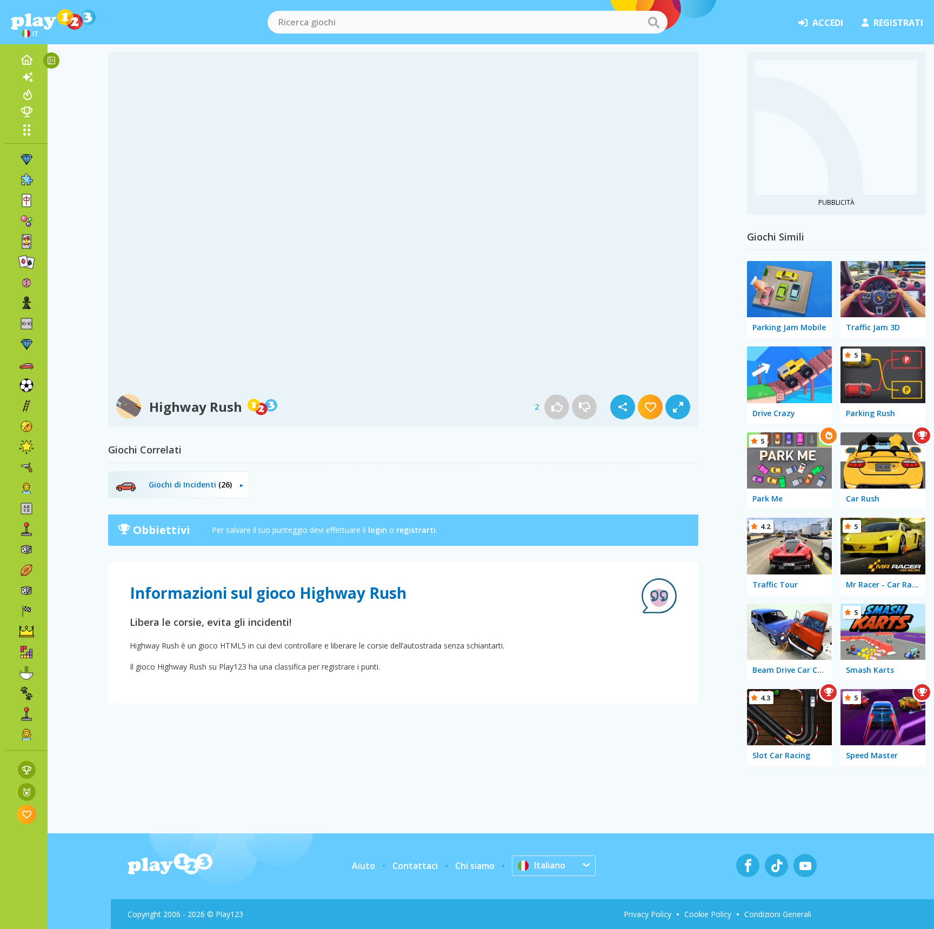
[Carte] (26, 241)
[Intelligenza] (26, 282)
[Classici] (26, 590)
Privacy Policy (647, 914)
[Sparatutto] (26, 467)
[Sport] (26, 570)
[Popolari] (26, 94)
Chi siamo (475, 866)
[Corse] (26, 611)
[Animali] (26, 693)
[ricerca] (653, 22)
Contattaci (415, 866)
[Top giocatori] (26, 111)
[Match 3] (26, 159)
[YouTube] (805, 865)
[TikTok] (776, 865)
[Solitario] (26, 262)
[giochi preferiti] (27, 814)
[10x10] (26, 323)
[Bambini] (26, 488)
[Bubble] (26, 221)
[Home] (26, 60)
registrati (898, 23)
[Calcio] (26, 385)
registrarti (416, 530)
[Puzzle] (26, 180)
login (377, 530)
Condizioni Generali (777, 914)
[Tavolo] (26, 549)
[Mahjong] (26, 200)
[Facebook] (747, 865)
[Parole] (26, 508)
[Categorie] (26, 130)
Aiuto (363, 866)
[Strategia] (26, 631)
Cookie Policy (707, 914)
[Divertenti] (26, 447)
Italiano (549, 865)
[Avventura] (26, 426)
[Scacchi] (26, 303)
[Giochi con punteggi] (27, 770)
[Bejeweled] (26, 344)
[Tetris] (26, 652)
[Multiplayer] (26, 714)
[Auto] (26, 365)
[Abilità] (26, 406)
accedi (827, 23)
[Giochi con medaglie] (27, 792)
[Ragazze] (26, 734)
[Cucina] (26, 673)
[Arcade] (26, 529)
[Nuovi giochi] (26, 77)
